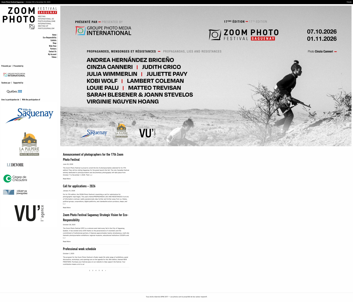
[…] (91, 175)
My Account (52, 54)
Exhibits (53, 40)
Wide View (52, 46)
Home (54, 35)
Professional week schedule (79, 249)
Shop (54, 43)
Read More (67, 179)
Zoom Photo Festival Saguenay (12, 2)
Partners (53, 49)
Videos (54, 57)
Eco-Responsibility (49, 38)
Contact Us (52, 51)
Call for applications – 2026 (79, 186)
